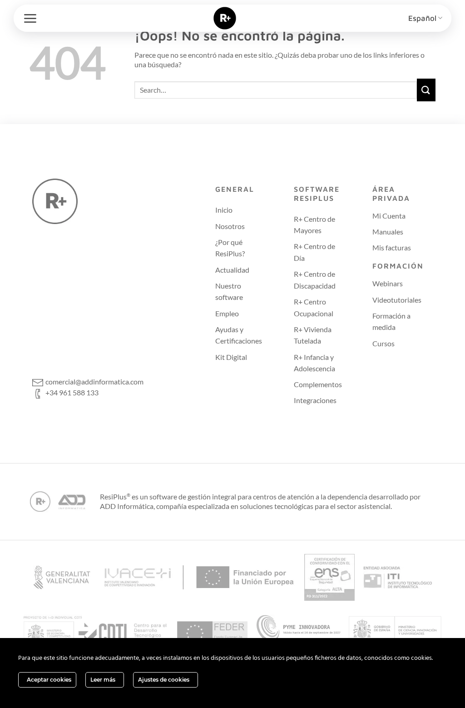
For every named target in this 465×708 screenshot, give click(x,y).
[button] (30, 18)
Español (422, 18)
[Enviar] (426, 90)
